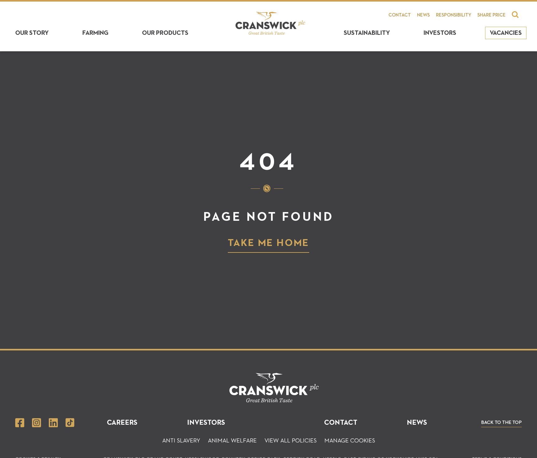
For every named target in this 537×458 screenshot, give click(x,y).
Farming (95, 33)
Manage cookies (349, 441)
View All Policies (290, 441)
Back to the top (501, 422)
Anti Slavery (181, 441)
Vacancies (506, 33)
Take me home (269, 243)
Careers (122, 422)
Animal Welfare (232, 441)
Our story (32, 33)
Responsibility (453, 15)
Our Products (165, 33)
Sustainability (367, 33)
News (423, 15)
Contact (399, 15)
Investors (440, 33)
